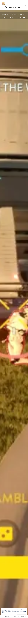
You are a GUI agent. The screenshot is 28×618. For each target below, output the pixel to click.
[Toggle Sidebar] (25, 5)
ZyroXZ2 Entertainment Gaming (12, 7)
